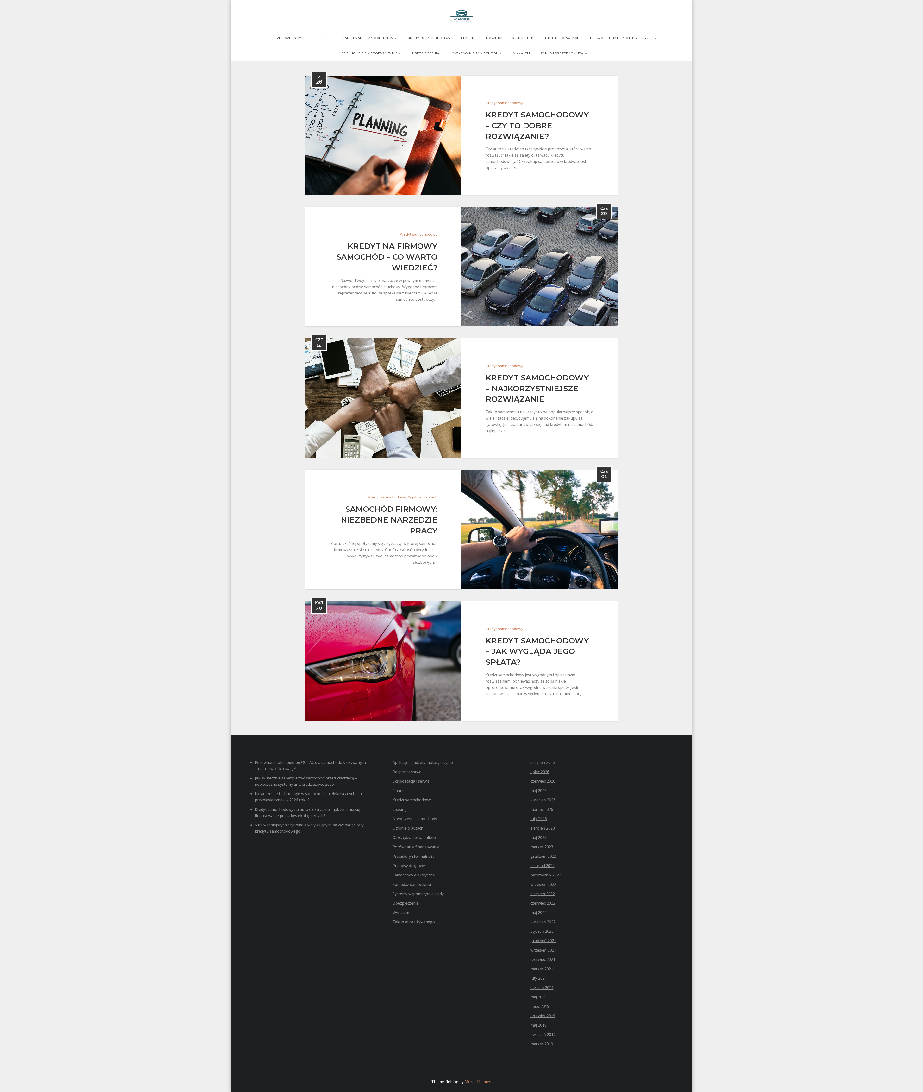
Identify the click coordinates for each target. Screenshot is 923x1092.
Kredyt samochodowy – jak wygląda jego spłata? (537, 651)
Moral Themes (478, 1081)
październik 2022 (545, 875)
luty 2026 (538, 818)
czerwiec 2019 (542, 1015)
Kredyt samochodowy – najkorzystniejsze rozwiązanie (537, 388)
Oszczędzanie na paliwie (414, 837)
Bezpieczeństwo (288, 38)
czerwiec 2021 (542, 959)
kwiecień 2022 (542, 922)
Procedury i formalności (414, 856)
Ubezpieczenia (425, 53)
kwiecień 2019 (542, 1034)
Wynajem (521, 53)
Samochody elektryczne (414, 875)
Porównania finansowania (416, 846)
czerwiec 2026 (542, 781)
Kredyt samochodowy (429, 38)
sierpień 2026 (542, 762)
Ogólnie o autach (562, 38)
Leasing (468, 38)
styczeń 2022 (542, 931)
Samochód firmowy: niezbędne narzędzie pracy (389, 519)
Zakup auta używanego (414, 922)
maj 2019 (538, 1025)
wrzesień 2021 (543, 950)
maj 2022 (538, 912)
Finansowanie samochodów (366, 38)
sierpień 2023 (542, 828)
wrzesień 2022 (543, 884)
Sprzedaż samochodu (412, 884)
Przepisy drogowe (409, 865)
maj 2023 (538, 837)
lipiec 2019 (539, 1006)
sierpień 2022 (542, 893)
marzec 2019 (541, 1044)
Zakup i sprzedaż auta (562, 53)
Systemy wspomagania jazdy (418, 893)
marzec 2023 (541, 846)
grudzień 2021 (543, 940)
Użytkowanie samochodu (474, 53)
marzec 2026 (541, 809)
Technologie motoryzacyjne (370, 53)
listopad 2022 (542, 865)
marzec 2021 (541, 968)
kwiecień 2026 (542, 800)
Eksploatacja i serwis (411, 781)
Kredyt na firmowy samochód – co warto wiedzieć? (386, 256)
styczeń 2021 (542, 987)
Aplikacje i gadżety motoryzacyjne (423, 762)
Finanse (322, 38)
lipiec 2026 (539, 771)
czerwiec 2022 (542, 903)
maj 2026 (538, 790)
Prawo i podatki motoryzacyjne (621, 38)
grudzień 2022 (543, 856)
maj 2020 (538, 997)
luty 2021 (538, 978)
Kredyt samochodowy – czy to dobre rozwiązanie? (537, 125)
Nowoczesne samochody (510, 38)
